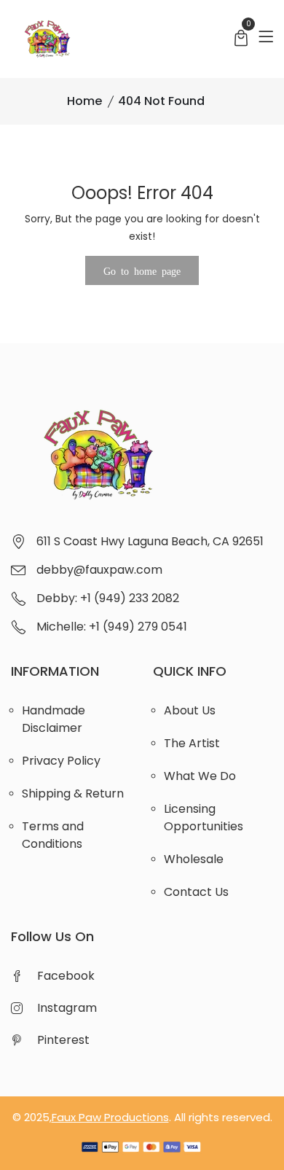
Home (84, 101)
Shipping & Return (73, 793)
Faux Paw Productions (110, 1117)
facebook (66, 975)
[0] (241, 39)
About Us (190, 710)
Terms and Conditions (53, 835)
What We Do (200, 776)
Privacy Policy (61, 760)
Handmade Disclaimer (53, 719)
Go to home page (142, 270)
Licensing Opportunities (203, 817)
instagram (67, 1007)
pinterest (63, 1039)
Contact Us (196, 892)
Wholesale (194, 859)
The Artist (192, 743)
